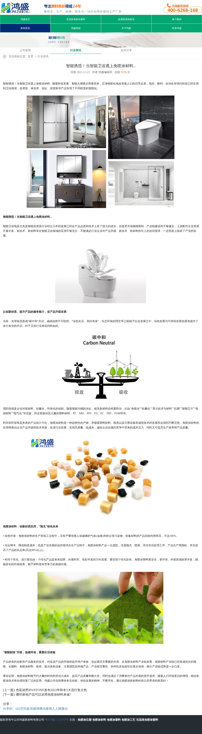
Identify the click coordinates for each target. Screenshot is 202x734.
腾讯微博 (45, 708)
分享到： (9, 708)
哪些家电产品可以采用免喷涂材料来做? (43, 694)
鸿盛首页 (25, 19)
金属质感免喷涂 (126, 19)
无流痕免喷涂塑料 (75, 19)
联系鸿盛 (176, 28)
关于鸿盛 (126, 28)
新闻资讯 (25, 28)
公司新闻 (25, 50)
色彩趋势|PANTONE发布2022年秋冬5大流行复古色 (51, 690)
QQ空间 (21, 708)
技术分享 (126, 50)
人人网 (56, 708)
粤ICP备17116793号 (57, 719)
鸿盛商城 (75, 28)
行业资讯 (75, 50)
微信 (64, 708)
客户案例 (176, 19)
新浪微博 (33, 708)
